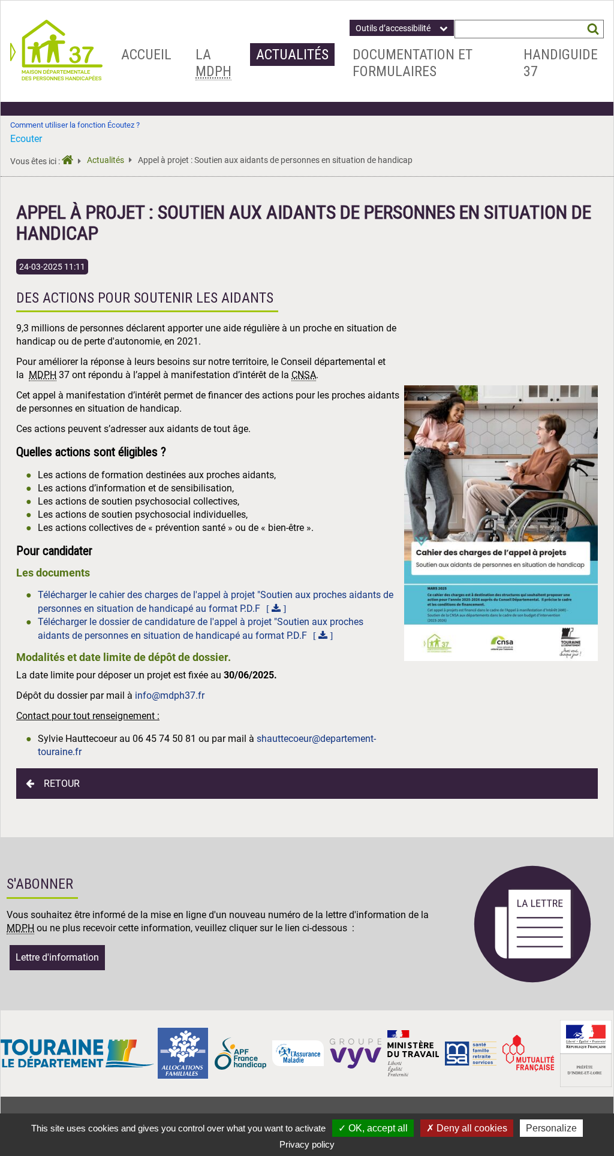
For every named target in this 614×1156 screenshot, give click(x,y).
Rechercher (592, 29)
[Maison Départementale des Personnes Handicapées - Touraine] (56, 77)
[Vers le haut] (590, 1090)
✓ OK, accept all (373, 1128)
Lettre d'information (57, 957)
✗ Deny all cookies (466, 1128)
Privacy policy (307, 1144)
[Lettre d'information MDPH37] (532, 980)
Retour (62, 783)
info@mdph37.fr (169, 695)
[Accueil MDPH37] (71, 161)
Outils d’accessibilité (393, 28)
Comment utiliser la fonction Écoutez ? (75, 124)
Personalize (551, 1128)
